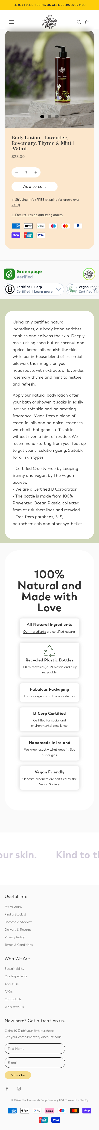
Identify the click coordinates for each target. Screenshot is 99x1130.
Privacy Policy (15, 937)
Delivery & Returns (18, 930)
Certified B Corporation (56, 489)
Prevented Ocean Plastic (36, 503)
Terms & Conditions (19, 945)
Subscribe (18, 1075)
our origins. (50, 755)
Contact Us (13, 999)
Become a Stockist (18, 922)
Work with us (14, 1007)
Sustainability (14, 969)
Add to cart (34, 186)
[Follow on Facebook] (7, 1088)
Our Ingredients (34, 632)
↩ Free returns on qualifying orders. (37, 215)
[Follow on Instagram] (19, 1088)
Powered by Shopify (76, 1100)
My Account (13, 907)
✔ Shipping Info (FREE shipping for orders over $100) (45, 202)
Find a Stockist (15, 914)
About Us (11, 984)
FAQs (8, 992)
